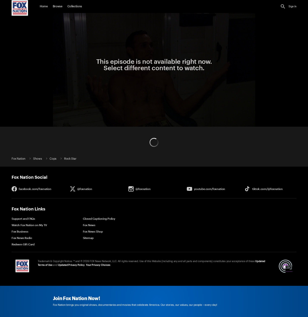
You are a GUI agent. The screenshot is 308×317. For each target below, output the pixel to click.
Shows (37, 158)
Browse (57, 6)
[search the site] (283, 6)
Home (44, 6)
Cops (53, 158)
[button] (283, 6)
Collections (74, 6)
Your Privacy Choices (98, 265)
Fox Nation (18, 158)
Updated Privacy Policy (71, 265)
